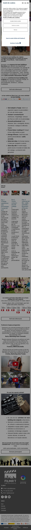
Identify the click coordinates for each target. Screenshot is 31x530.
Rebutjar (15, 29)
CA (25, 3)
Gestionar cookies (15, 25)
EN (28, 3)
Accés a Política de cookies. (11, 17)
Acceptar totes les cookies (15, 21)
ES (23, 3)
